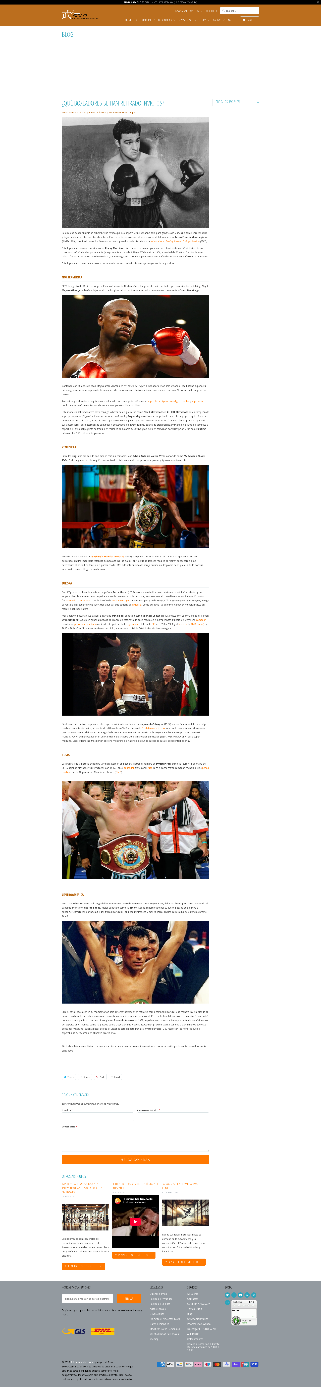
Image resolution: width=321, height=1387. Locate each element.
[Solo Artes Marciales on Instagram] (253, 1295)
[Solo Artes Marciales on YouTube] (240, 1295)
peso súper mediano (85, 624)
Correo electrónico (148, 1110)
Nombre (67, 1110)
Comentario (69, 1126)
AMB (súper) (197, 624)
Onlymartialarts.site (197, 1318)
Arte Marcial (144, 20)
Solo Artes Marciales (82, 1362)
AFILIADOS (193, 1333)
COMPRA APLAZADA (198, 1303)
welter (186, 401)
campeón (201, 619)
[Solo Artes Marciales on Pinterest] (247, 1295)
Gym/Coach (186, 20)
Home (128, 20)
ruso (150, 767)
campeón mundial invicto (79, 600)
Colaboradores (195, 1339)
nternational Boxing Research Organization (175, 241)
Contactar (192, 1298)
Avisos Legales (158, 1308)
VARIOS (217, 20)
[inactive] (244, 1327)
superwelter (198, 401)
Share (87, 1076)
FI (153, 624)
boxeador (129, 767)
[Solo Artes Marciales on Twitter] (227, 1295)
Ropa (203, 20)
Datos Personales (159, 1323)
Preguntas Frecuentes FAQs (165, 1318)
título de (183, 624)
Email (117, 1076)
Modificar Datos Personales (165, 1328)
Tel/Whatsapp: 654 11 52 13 (188, 11)
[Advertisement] (160, 71)
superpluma (154, 401)
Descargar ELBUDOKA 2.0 (201, 1328)
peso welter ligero (121, 600)
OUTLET (232, 20)
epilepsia (136, 604)
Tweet (71, 1076)
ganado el (133, 624)
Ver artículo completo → (83, 1266)
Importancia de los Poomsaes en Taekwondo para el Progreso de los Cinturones (82, 1188)
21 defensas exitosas (153, 728)
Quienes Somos (158, 1293)
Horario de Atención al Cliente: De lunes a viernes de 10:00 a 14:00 (203, 1347)
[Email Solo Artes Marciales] (227, 1302)
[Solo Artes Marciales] (80, 15)
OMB (118, 772)
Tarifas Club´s (194, 1308)
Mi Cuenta (211, 11)
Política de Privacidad (161, 1298)
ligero (165, 401)
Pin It (102, 1076)
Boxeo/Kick (165, 20)
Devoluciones (157, 1313)
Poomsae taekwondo (199, 1323)
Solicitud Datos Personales (164, 1333)
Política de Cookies (160, 1303)
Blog (68, 34)
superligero (175, 401)
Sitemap (154, 1339)
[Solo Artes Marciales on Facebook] (234, 1295)
